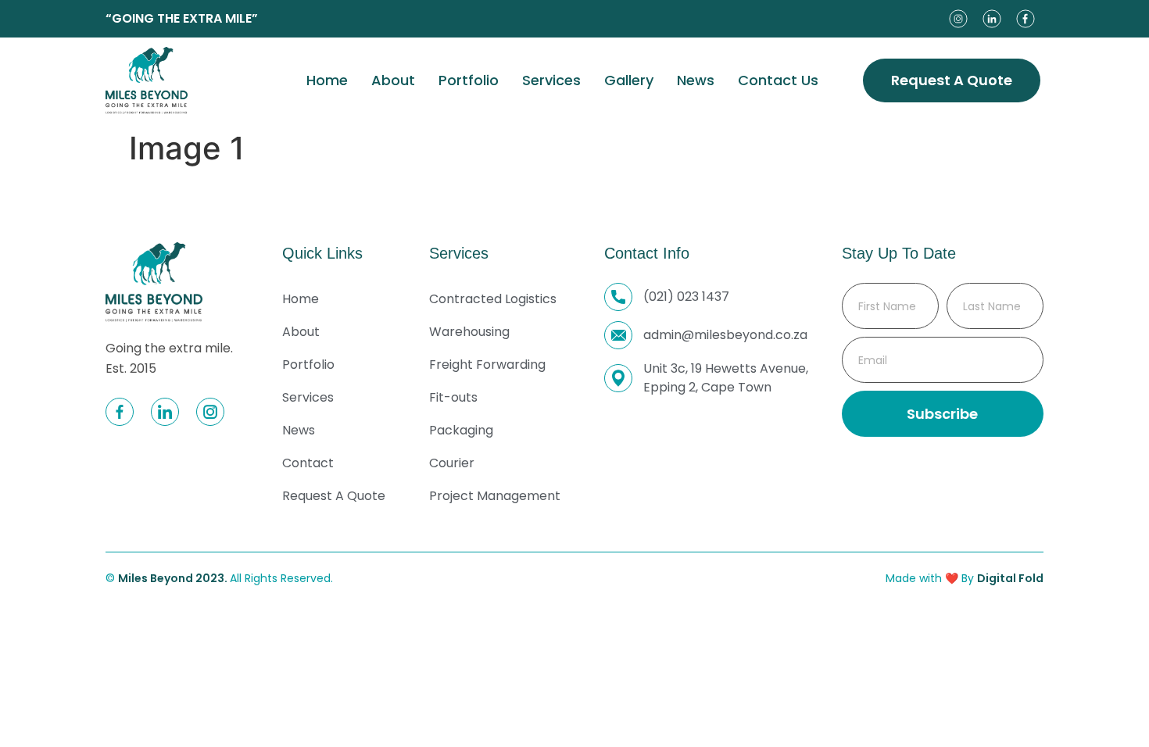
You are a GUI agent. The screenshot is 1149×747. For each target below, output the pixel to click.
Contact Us (778, 80)
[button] (951, 80)
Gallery (628, 80)
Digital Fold (1010, 578)
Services (551, 80)
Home (327, 80)
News (695, 80)
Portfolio (468, 80)
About (393, 80)
